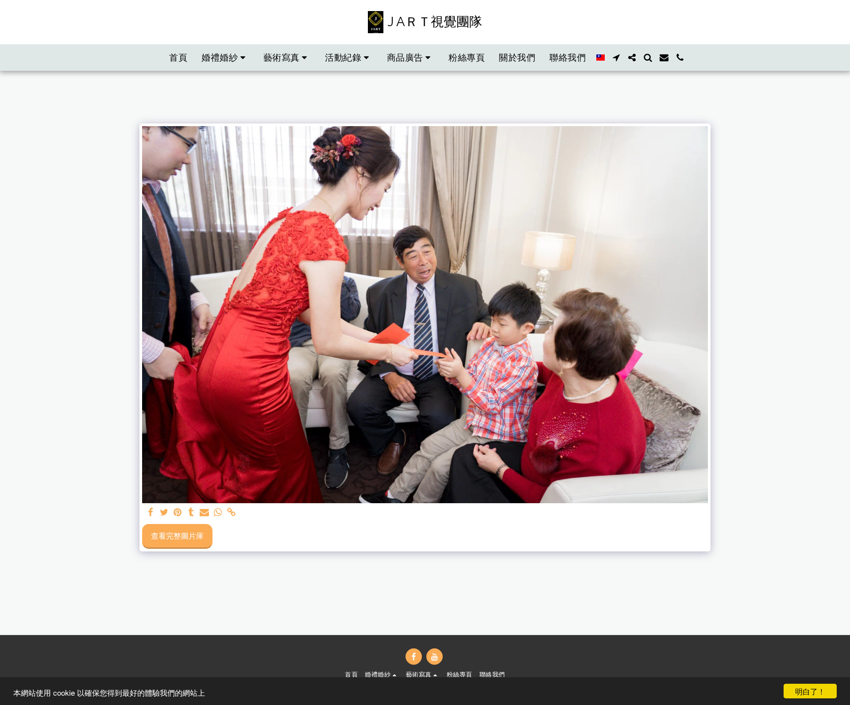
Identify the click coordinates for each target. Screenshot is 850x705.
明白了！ (810, 691)
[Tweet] (164, 513)
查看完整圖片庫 (177, 535)
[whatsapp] (218, 513)
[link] (231, 513)
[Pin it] (177, 513)
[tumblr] (191, 513)
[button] (225, 57)
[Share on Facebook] (151, 513)
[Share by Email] (204, 513)
